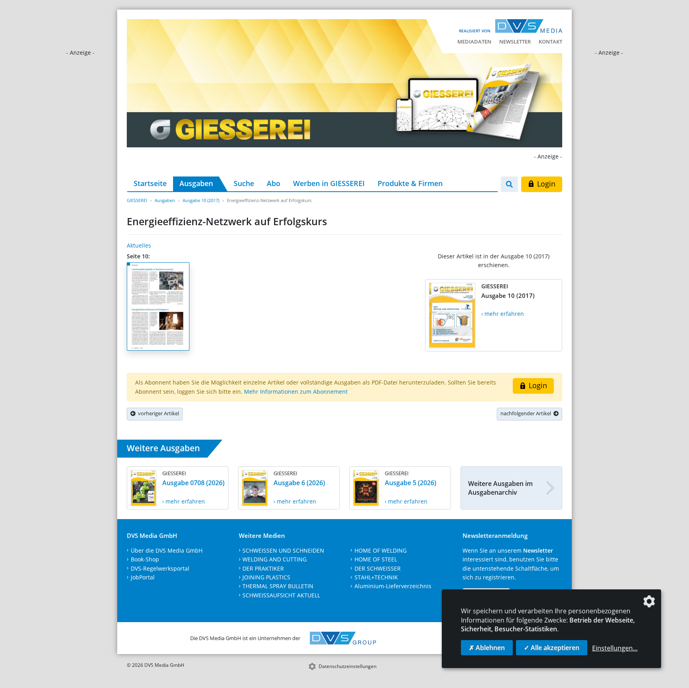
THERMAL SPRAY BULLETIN (277, 586)
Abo (273, 183)
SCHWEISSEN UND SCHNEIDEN (283, 550)
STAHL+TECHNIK (376, 577)
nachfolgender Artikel (526, 413)
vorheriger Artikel (157, 413)
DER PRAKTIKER (263, 568)
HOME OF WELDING (380, 550)
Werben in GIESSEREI (329, 183)
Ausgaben (196, 183)
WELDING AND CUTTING (274, 559)
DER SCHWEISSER (377, 568)
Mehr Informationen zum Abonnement (296, 391)
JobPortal (143, 577)
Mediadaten (474, 41)
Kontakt (550, 41)
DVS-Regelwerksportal (160, 568)
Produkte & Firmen (410, 183)
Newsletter (515, 41)
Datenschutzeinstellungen (347, 666)
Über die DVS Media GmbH (167, 550)
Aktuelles (139, 245)
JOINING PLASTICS (266, 577)
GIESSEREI (137, 200)
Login (545, 183)
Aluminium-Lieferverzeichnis (392, 586)
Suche (244, 183)
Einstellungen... (615, 648)
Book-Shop (145, 559)
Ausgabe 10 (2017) (201, 200)
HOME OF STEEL (375, 559)
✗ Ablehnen (487, 647)
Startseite (150, 183)
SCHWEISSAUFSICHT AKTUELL (281, 595)
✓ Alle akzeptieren (551, 647)
